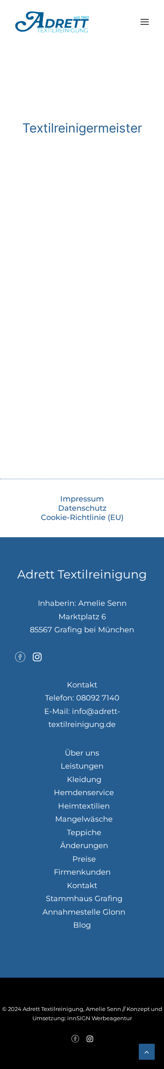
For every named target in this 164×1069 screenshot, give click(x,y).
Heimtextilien (84, 806)
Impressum (82, 499)
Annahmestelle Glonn (83, 912)
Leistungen (82, 766)
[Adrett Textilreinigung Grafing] (52, 21)
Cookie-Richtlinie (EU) (82, 517)
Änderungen (84, 845)
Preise (84, 859)
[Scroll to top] (147, 1051)
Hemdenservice (84, 792)
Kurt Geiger (82, 397)
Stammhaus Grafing (84, 898)
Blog (82, 925)
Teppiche (84, 832)
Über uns (82, 753)
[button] (144, 22)
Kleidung (84, 779)
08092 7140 (97, 698)
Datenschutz (82, 508)
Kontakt (82, 885)
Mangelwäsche (84, 819)
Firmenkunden (82, 872)
